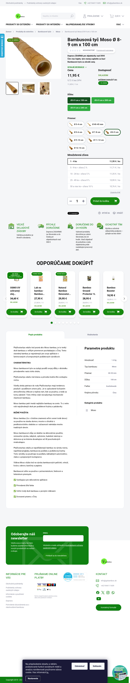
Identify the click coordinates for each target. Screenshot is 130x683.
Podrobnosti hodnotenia (104, 50)
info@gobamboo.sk (109, 581)
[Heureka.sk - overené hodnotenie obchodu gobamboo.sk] (75, 576)
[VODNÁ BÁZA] (40, 278)
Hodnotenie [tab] (92, 334)
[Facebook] (98, 592)
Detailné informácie (76, 67)
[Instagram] (108, 592)
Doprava (9, 601)
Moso (93, 410)
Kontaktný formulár (108, 607)
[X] (103, 592)
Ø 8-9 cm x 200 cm (103, 100)
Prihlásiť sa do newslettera (56, 556)
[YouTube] (99, 598)
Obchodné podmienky (14, 3)
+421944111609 (107, 586)
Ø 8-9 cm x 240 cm (79, 108)
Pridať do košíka (101, 201)
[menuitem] (20, 24)
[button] (52, 322)
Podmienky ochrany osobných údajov (41, 3)
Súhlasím (97, 666)
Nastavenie (33, 678)
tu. (47, 672)
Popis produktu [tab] (35, 334)
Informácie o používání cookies (15, 595)
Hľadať (72, 16)
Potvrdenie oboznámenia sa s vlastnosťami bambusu (17, 606)
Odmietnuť (79, 666)
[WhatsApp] (113, 592)
